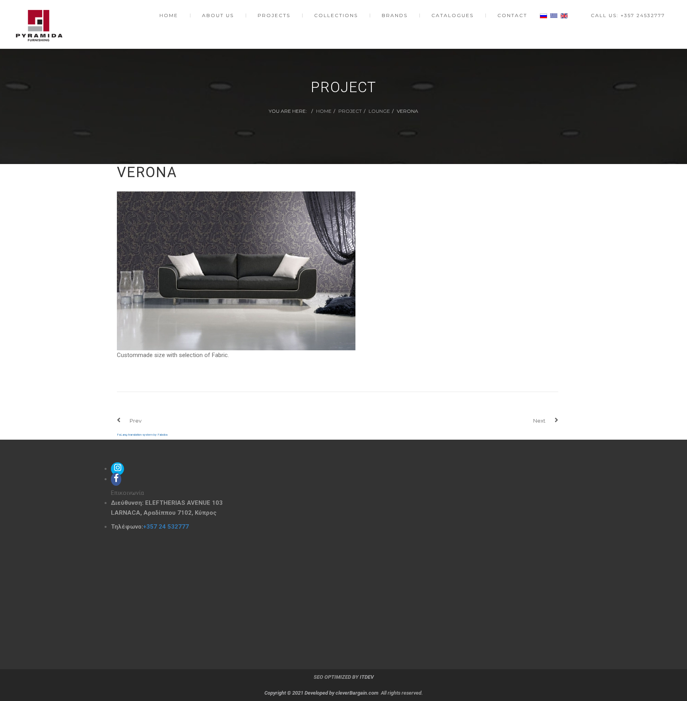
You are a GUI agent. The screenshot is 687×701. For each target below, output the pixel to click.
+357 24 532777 (166, 526)
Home (324, 111)
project (350, 111)
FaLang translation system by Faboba (142, 434)
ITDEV (367, 677)
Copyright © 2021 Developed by (300, 693)
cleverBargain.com (357, 693)
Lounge (379, 111)
